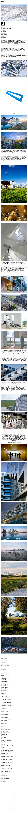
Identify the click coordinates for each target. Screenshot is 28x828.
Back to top (14, 808)
